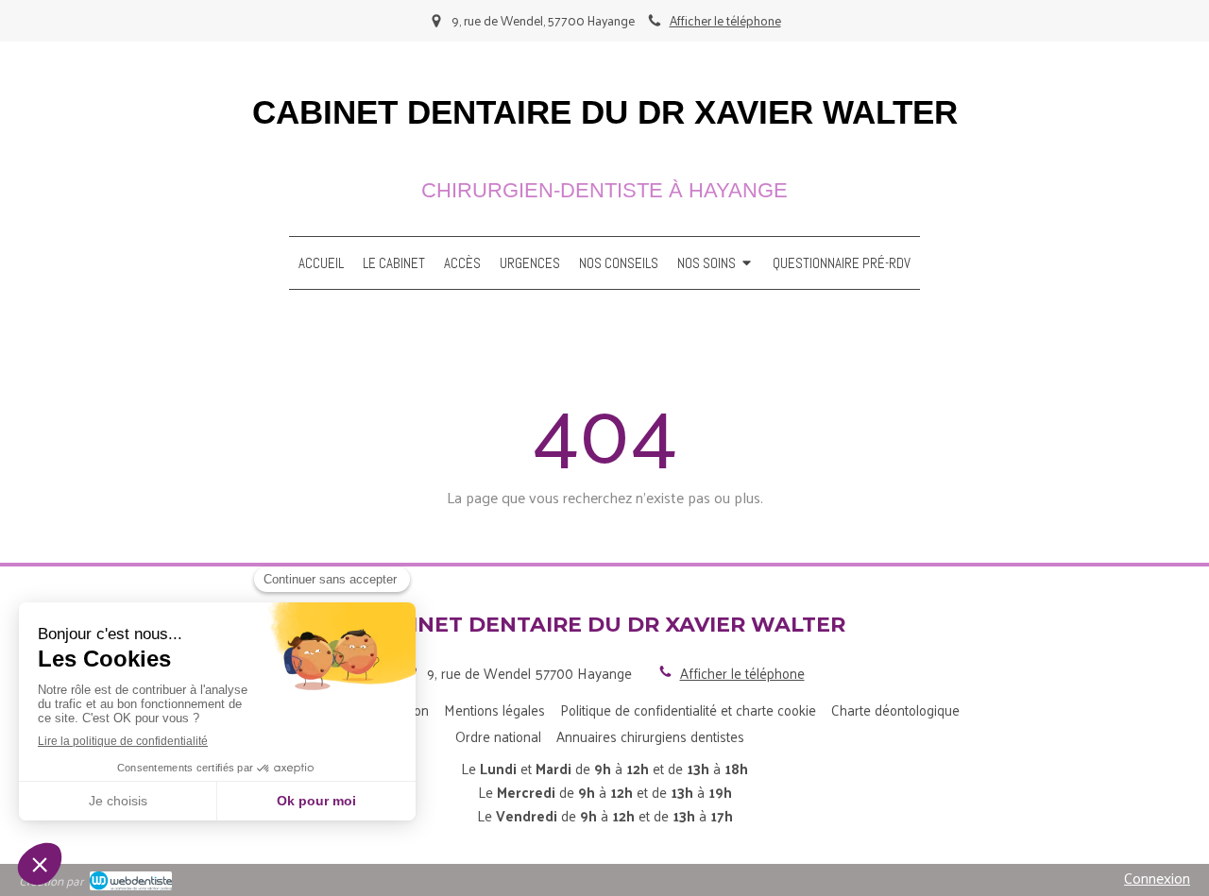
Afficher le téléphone (725, 20)
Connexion (1157, 877)
